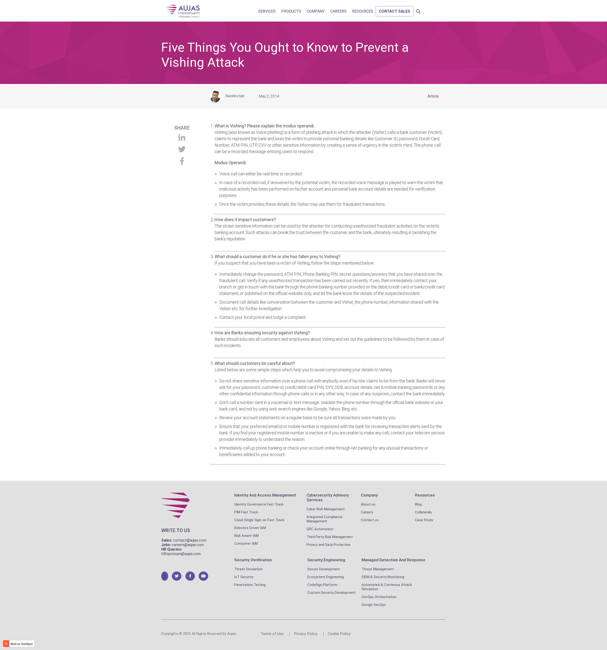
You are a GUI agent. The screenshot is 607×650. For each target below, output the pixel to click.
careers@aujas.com (188, 545)
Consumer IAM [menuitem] (246, 543)
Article (433, 96)
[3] (190, 576)
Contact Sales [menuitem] (394, 11)
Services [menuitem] (267, 11)
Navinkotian (234, 96)
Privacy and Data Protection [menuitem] (328, 545)
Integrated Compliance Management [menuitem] (324, 519)
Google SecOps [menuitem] (374, 605)
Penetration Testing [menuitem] (250, 585)
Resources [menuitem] (362, 11)
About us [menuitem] (368, 504)
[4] (203, 576)
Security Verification (253, 559)
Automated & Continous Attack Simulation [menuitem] (387, 587)
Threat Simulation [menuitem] (248, 569)
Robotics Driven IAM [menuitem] (250, 528)
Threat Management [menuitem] (378, 569)
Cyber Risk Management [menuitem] (326, 509)
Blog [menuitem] (418, 504)
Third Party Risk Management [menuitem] (330, 537)
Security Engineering (326, 559)
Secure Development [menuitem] (323, 569)
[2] (176, 576)
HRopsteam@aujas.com (181, 554)
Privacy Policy (305, 633)
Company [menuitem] (316, 11)
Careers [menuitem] (338, 11)
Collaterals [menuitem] (423, 512)
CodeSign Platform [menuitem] (322, 585)
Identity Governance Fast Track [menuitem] (259, 504)
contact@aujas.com (189, 540)
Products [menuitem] (291, 11)
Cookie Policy (339, 633)
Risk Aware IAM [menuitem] (246, 536)
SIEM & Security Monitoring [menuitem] (383, 577)
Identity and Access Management (265, 495)
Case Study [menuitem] (424, 520)
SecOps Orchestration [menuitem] (379, 597)
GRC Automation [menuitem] (320, 529)
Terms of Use (272, 633)
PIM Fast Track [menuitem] (246, 512)
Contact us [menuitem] (370, 520)
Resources (425, 495)
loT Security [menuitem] (243, 577)
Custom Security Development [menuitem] (331, 592)
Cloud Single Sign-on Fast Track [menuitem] (259, 520)
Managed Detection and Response (393, 559)
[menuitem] (417, 10)
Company (369, 495)
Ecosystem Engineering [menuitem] (325, 577)
